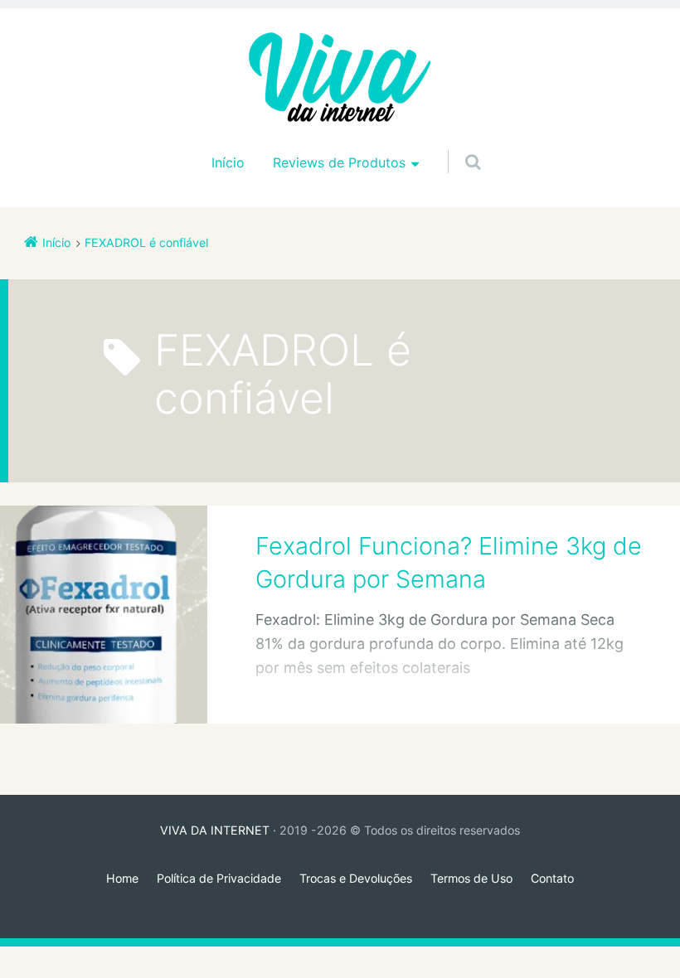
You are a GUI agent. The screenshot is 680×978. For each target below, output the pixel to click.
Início (228, 162)
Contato (552, 878)
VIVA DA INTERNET (215, 830)
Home (122, 878)
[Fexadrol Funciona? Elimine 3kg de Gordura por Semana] (103, 614)
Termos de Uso (471, 878)
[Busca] (457, 145)
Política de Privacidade (219, 878)
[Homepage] (340, 78)
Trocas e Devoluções (355, 878)
